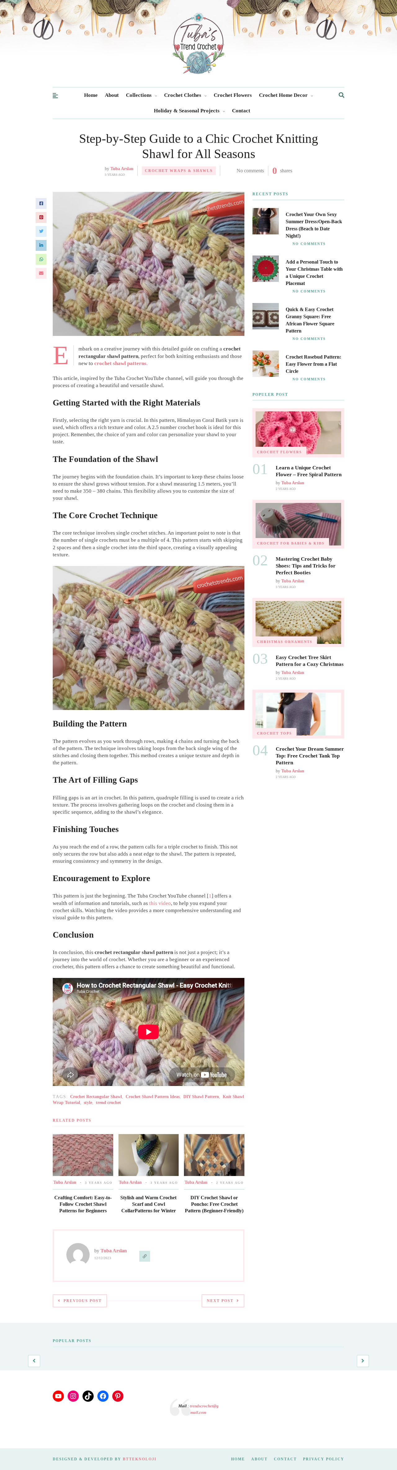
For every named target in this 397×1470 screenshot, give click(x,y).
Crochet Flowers (233, 95)
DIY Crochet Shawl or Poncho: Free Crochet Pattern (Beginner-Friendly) (214, 1204)
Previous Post (83, 1301)
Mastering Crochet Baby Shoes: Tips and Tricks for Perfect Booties (306, 566)
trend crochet (108, 1102)
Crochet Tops (274, 733)
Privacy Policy (323, 1459)
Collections (139, 95)
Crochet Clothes (182, 95)
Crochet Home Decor (283, 95)
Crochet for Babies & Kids (290, 543)
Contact (241, 111)
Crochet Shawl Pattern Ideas (153, 1096)
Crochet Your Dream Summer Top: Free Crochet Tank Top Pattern (310, 756)
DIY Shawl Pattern (201, 1096)
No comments (250, 170)
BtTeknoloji (140, 1459)
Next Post (220, 1301)
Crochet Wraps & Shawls (179, 171)
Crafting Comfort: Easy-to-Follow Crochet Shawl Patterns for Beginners (83, 1204)
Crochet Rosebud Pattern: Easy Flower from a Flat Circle (313, 364)
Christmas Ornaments (284, 642)
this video (160, 903)
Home (91, 95)
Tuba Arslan (121, 168)
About (112, 95)
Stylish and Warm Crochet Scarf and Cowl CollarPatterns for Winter (148, 1204)
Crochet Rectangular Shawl (96, 1096)
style (88, 1102)
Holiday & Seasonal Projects (187, 111)
